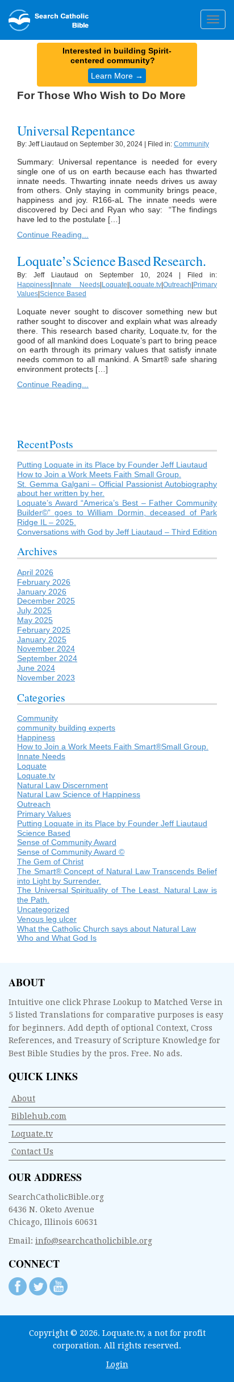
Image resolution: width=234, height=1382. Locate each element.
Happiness (34, 285)
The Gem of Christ (50, 861)
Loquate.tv (145, 285)
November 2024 (46, 648)
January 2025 (41, 639)
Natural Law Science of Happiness (78, 794)
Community (191, 144)
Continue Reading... (53, 234)
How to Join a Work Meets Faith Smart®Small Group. (112, 746)
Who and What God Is (57, 937)
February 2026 (43, 582)
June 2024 (36, 667)
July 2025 (34, 610)
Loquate (114, 285)
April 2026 (35, 572)
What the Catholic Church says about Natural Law (106, 928)
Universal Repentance (76, 130)
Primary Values (44, 813)
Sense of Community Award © (70, 851)
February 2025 (43, 629)
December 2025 (46, 600)
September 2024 (47, 658)
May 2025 (35, 620)
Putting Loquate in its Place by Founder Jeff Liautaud (112, 464)
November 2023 (46, 677)
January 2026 (41, 591)
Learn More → (117, 75)
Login (117, 1364)
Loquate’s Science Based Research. (111, 261)
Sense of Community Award (66, 842)
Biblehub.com (38, 1116)
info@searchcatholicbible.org (93, 1240)
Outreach (177, 285)
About (23, 1098)
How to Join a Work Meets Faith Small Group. (99, 474)
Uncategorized (43, 909)
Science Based (63, 294)
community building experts (66, 727)
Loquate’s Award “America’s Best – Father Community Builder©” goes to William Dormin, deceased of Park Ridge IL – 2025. (117, 512)
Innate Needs (76, 285)
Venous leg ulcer (47, 919)
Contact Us (32, 1151)
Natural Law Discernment (62, 785)
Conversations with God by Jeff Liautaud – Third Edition (117, 531)
